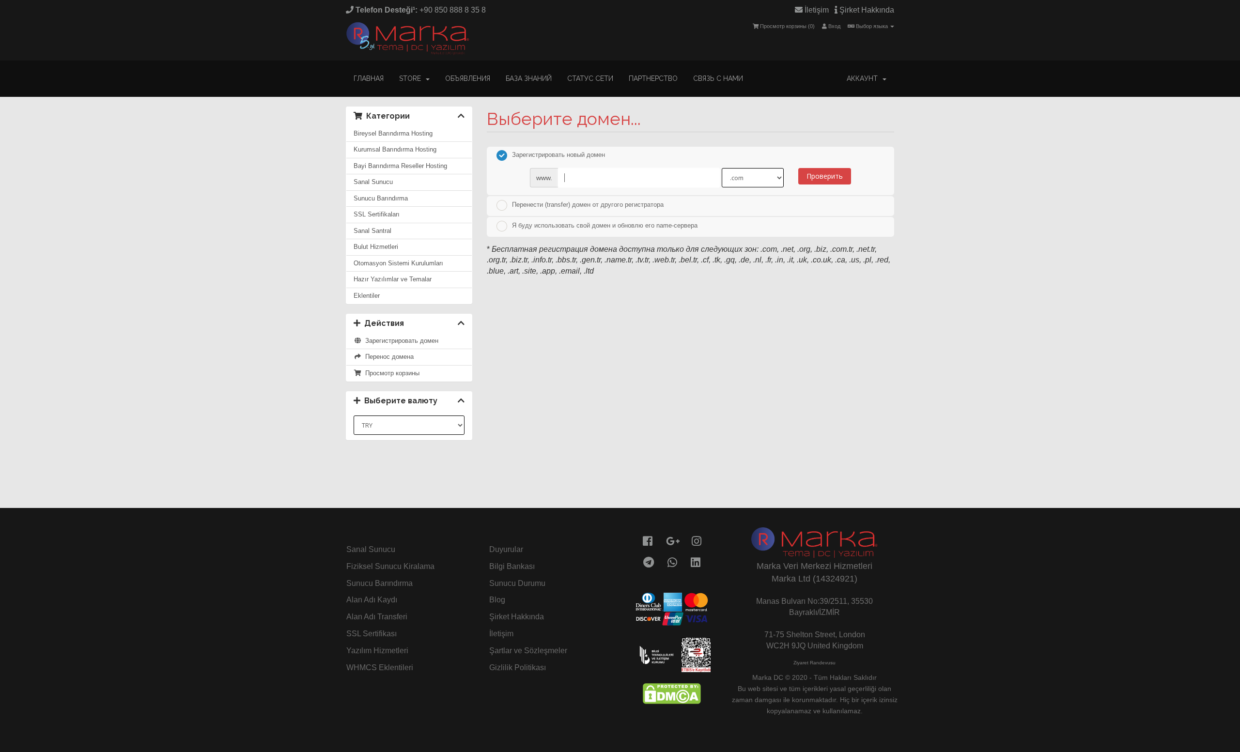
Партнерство (653, 78)
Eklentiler (367, 295)
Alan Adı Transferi (376, 617)
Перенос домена (387, 356)
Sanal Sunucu (373, 181)
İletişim (816, 10)
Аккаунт (864, 78)
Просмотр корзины (390, 373)
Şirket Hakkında (865, 10)
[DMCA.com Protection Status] (672, 693)
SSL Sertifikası (371, 633)
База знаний (529, 78)
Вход (833, 26)
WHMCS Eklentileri (379, 667)
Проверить (824, 176)
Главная (369, 78)
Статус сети (590, 78)
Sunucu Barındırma (381, 198)
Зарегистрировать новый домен (558, 155)
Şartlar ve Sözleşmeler (528, 650)
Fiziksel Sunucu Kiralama (390, 566)
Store (412, 78)
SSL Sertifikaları (377, 214)
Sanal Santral (372, 230)
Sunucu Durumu (517, 583)
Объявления (467, 78)
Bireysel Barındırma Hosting (393, 133)
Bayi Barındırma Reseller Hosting (400, 165)
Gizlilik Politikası (517, 667)
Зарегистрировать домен (399, 340)
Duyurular (506, 549)
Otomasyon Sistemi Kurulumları (398, 263)
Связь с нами (718, 78)
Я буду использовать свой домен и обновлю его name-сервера (605, 225)
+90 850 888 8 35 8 (420, 10)
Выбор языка (871, 26)
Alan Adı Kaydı (371, 600)
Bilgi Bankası (512, 566)
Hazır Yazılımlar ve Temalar (393, 279)
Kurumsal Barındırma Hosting (395, 149)
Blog (497, 600)
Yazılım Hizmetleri (377, 650)
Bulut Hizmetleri (376, 246)
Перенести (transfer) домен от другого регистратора (588, 204)
